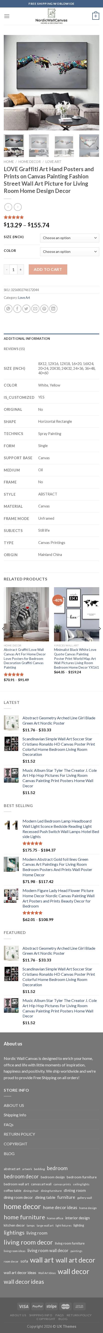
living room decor (28, 1242)
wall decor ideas (24, 1281)
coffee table (12, 1191)
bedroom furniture (82, 1177)
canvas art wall (41, 1184)
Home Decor (29, 162)
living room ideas (15, 1251)
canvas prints (62, 1184)
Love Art (54, 162)
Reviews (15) (14, 349)
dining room (75, 1190)
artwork (27, 1169)
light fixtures (64, 1225)
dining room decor (18, 1197)
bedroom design (53, 1177)
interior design (77, 1218)
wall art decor (75, 1260)
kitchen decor (14, 1225)
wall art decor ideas (20, 1272)
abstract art (12, 1169)
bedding (39, 1169)
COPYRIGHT (16, 1143)
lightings (14, 1232)
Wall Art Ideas (47, 1273)
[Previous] (12, 82)
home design (88, 1208)
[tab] (51, 339)
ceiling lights (81, 1184)
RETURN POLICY (19, 1134)
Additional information (27, 339)
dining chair (31, 1191)
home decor (22, 1206)
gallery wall (84, 1198)
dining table (45, 1197)
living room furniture (69, 1243)
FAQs (9, 1124)
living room (37, 1233)
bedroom (57, 1168)
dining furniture (51, 1191)
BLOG (9, 1153)
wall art (42, 1259)
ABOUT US (14, 1105)
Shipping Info (15, 1114)
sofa (24, 1261)
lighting (79, 1225)
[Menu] (7, 16)
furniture (66, 1197)
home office (55, 1218)
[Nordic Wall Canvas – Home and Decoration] (51, 16)
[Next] (91, 82)
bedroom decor (21, 1176)
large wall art (45, 1225)
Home (9, 162)
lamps (31, 1225)
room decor (11, 1261)
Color (10, 251)
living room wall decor (48, 1250)
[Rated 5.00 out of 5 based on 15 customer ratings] (51, 217)
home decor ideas (60, 1207)
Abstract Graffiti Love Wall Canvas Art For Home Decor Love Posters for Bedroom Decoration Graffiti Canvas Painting (25, 658)
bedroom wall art (16, 1184)
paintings (76, 1251)
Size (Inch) (14, 237)
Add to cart (48, 269)
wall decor (73, 1271)
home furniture (24, 1217)
